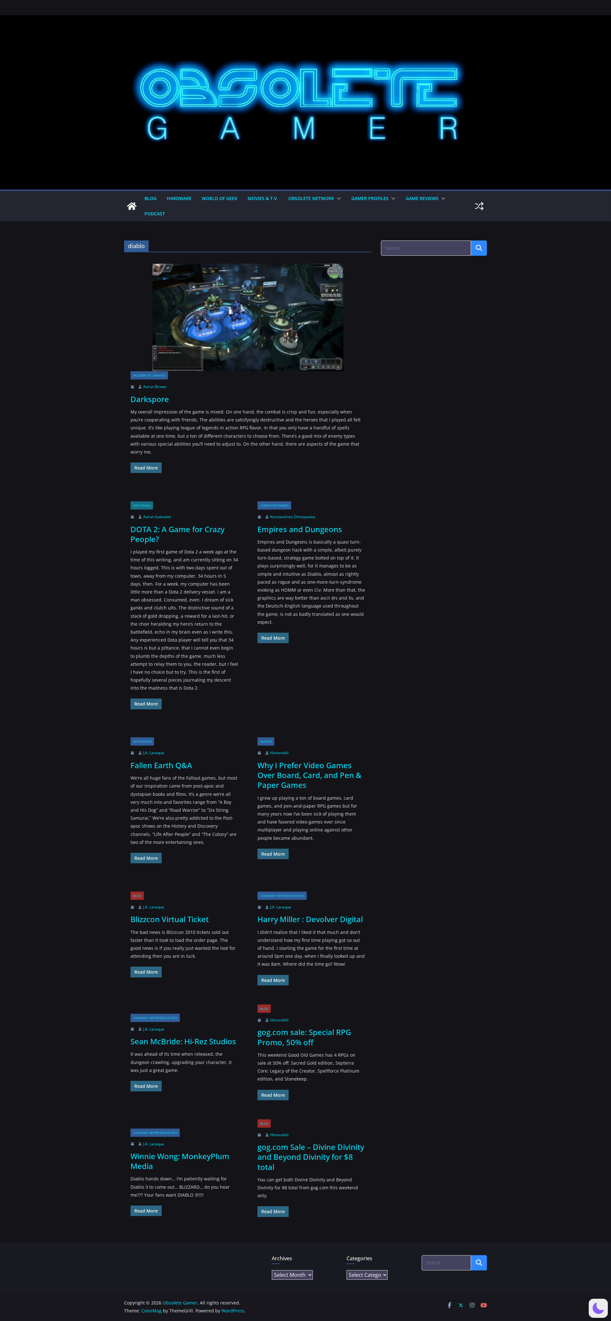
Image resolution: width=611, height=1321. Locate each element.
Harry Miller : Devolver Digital (310, 919)
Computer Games (274, 505)
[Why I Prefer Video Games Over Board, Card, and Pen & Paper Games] (311, 733)
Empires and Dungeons (299, 529)
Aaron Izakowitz (157, 516)
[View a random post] (479, 206)
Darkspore (149, 399)
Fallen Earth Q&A (161, 765)
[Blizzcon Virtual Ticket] (184, 887)
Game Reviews (422, 198)
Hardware (179, 198)
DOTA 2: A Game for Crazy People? (177, 534)
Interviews (142, 741)
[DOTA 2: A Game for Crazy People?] (184, 496)
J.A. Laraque (153, 752)
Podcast (154, 214)
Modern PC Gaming (149, 375)
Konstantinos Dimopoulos (292, 516)
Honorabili (279, 752)
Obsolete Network (311, 198)
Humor (266, 741)
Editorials (142, 505)
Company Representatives (282, 895)
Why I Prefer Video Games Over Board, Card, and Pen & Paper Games (309, 775)
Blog (150, 198)
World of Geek (219, 198)
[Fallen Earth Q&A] (184, 733)
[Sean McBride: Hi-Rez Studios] (184, 1009)
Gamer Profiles (370, 198)
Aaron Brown (154, 386)
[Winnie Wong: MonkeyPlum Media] (184, 1124)
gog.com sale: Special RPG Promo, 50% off (304, 1037)
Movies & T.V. (263, 198)
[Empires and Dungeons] (311, 496)
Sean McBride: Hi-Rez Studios (183, 1041)
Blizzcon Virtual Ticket (169, 919)
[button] (337, 198)
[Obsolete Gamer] (131, 206)
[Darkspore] (247, 317)
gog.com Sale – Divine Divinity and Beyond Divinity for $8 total (310, 1157)
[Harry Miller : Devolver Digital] (311, 887)
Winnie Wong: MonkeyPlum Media (179, 1161)
